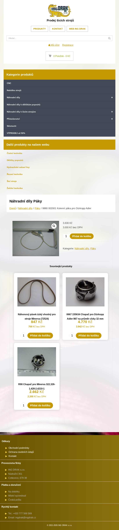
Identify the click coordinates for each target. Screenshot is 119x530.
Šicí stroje (12, 181)
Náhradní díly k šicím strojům (60, 111)
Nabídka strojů (14, 90)
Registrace (67, 45)
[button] (54, 226)
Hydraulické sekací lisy (18, 167)
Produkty (39, 29)
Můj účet (54, 45)
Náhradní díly (60, 97)
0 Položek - (59, 56)
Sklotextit (11, 126)
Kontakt (57, 29)
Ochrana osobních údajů (21, 452)
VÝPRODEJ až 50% (16, 133)
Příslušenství (60, 118)
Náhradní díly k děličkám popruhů (23, 104)
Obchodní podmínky (19, 448)
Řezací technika (14, 174)
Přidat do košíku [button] (40, 335)
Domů (12, 208)
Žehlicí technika (15, 188)
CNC (9, 83)
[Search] (109, 38)
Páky (37, 208)
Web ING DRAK (77, 29)
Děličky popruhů (15, 160)
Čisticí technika (14, 153)
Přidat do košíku (81, 236)
